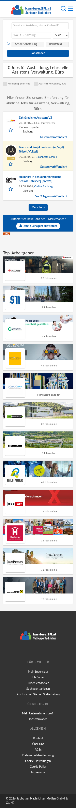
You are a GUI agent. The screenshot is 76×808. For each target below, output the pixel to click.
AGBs (38, 749)
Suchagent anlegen (38, 688)
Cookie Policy (38, 766)
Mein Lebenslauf (38, 671)
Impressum (38, 772)
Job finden (38, 677)
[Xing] (39, 650)
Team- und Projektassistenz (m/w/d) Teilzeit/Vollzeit (41, 149)
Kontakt (38, 738)
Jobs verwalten (38, 719)
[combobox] (40, 25)
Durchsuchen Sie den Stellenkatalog (38, 694)
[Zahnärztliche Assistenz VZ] (11, 121)
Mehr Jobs (38, 207)
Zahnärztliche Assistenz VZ (35, 117)
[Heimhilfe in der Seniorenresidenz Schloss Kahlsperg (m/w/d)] (11, 180)
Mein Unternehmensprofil (38, 713)
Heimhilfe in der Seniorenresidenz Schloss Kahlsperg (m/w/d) (40, 179)
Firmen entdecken (38, 683)
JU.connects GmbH (45, 157)
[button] (9, 44)
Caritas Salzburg (43, 186)
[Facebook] (32, 650)
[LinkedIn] (45, 650)
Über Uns (38, 744)
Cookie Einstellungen (38, 761)
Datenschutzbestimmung (38, 755)
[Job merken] (11, 129)
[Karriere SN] (31, 9)
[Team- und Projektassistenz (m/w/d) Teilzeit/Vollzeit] (11, 150)
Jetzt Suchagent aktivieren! (40, 226)
